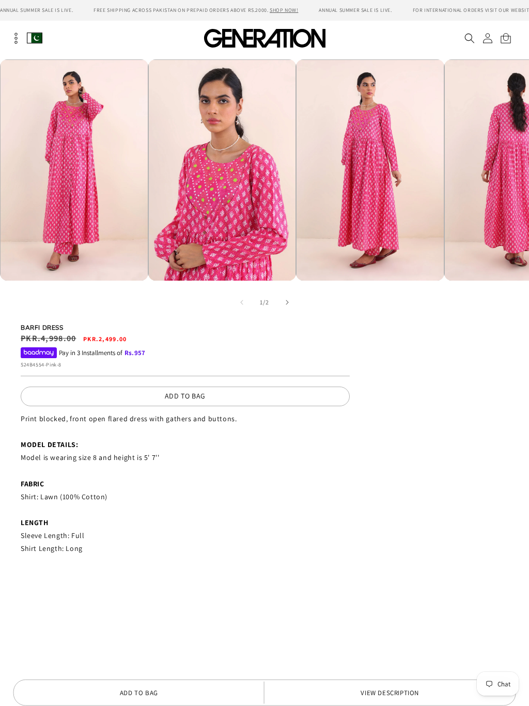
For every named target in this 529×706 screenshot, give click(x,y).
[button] (469, 38)
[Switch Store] (34, 38)
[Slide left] (241, 302)
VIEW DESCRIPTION (390, 692)
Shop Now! (284, 10)
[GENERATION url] (264, 38)
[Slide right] (287, 302)
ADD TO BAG (185, 396)
